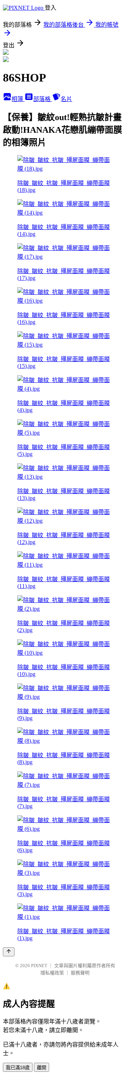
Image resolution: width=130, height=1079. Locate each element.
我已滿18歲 (18, 1067)
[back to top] (8, 951)
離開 (41, 1067)
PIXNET (39, 965)
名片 (66, 99)
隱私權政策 (52, 972)
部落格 (42, 99)
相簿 (18, 99)
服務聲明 (80, 972)
